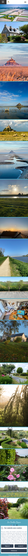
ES (16, 553)
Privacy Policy (6, 543)
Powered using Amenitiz (14, 555)
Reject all (7, 546)
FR (14, 553)
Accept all (20, 546)
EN (11, 553)
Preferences (14, 550)
